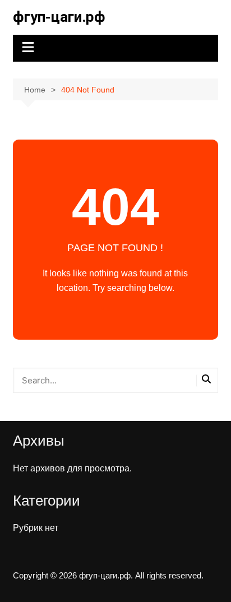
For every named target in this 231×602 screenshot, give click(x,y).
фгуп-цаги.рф (59, 16)
